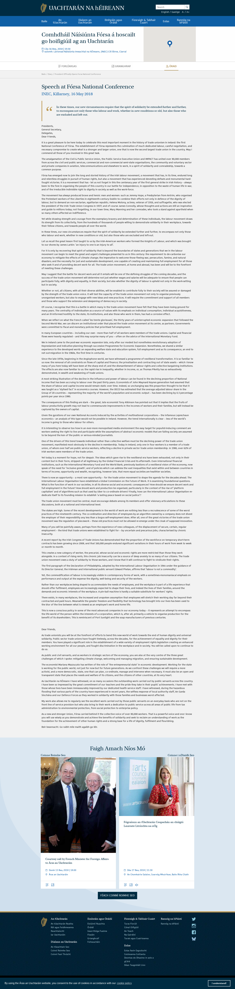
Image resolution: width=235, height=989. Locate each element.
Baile (44, 74)
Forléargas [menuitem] (70, 67)
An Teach (128, 931)
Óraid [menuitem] (173, 67)
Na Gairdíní (130, 934)
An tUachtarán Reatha (62, 923)
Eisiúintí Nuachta (96, 923)
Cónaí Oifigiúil (131, 927)
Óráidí (90, 927)
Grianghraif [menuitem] (124, 67)
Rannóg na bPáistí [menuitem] (183, 21)
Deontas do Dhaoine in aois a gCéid (139, 959)
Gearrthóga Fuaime (97, 931)
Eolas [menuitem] (166, 21)
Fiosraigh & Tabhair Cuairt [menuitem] (144, 21)
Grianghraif (93, 938)
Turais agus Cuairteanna (136, 938)
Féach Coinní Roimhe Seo (117, 895)
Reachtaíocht (57, 931)
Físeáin (90, 934)
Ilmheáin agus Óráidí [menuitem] (113, 21)
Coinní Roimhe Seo (60, 950)
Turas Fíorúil (130, 923)
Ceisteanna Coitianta (134, 954)
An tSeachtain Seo (60, 946)
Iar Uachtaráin (58, 934)
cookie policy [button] (124, 983)
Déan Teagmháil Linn (134, 965)
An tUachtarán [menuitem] (60, 21)
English (165, 11)
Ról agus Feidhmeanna (62, 927)
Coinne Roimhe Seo (53, 755)
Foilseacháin (93, 941)
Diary (50, 74)
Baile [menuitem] (44, 21)
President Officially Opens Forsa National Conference (78, 74)
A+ (188, 11)
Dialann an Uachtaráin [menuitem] (85, 21)
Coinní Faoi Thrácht (61, 954)
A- (183, 11)
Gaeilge (176, 11)
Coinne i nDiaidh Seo (181, 755)
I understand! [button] (219, 983)
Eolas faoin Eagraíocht (135, 950)
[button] (169, 44)
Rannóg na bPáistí (170, 923)
